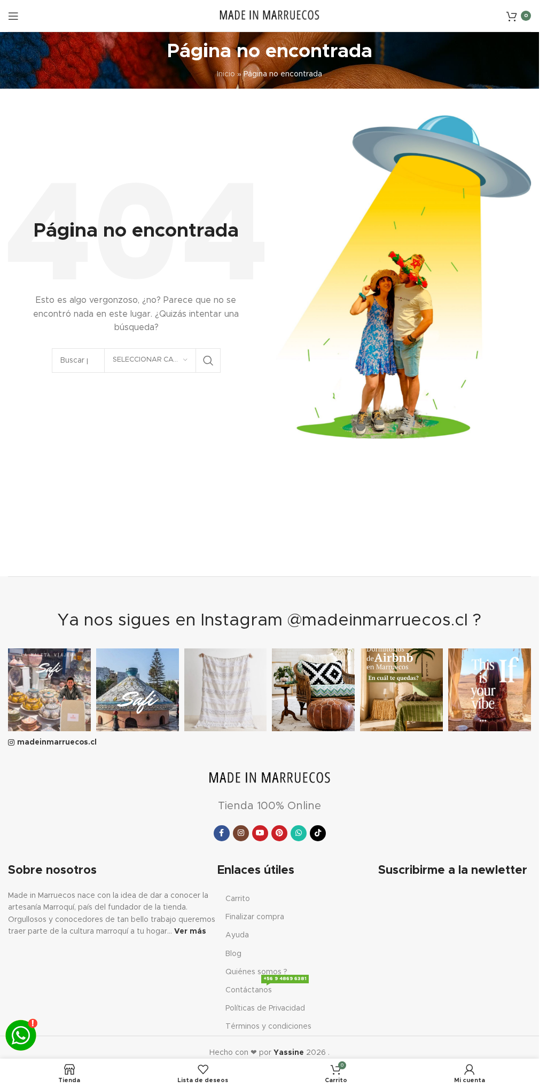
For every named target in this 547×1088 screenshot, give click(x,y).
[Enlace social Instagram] (241, 833)
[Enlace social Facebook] (222, 833)
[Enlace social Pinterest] (279, 833)
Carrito (237, 899)
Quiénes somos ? (256, 972)
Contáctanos (266, 987)
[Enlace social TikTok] (318, 833)
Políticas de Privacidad (265, 1008)
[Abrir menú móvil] (13, 16)
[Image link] (269, 778)
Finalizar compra (254, 917)
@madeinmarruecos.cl (377, 620)
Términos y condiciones (268, 1026)
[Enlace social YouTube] (260, 833)
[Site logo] (270, 15)
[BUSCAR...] (208, 360)
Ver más (190, 931)
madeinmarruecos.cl (57, 742)
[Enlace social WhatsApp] (299, 833)
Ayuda (237, 935)
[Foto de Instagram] (49, 689)
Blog (233, 954)
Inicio (226, 74)
